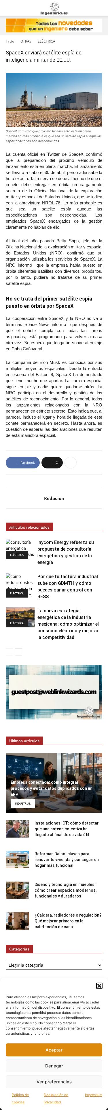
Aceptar (54, 1050)
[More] (71, 462)
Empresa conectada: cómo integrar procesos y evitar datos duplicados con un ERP (51, 788)
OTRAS (25, 41)
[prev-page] (9, 651)
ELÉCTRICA (46, 41)
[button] (99, 986)
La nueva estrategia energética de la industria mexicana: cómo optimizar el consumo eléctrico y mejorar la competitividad (68, 624)
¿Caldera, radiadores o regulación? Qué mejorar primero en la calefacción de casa (68, 921)
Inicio (10, 41)
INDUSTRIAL (23, 803)
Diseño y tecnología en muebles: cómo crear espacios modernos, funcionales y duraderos (65, 890)
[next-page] (18, 651)
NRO (97, 404)
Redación (54, 498)
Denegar (54, 1066)
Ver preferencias (54, 1082)
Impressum (93, 1095)
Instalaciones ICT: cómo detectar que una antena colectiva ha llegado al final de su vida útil (67, 829)
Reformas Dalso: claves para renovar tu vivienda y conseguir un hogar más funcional (67, 859)
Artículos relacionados (29, 527)
